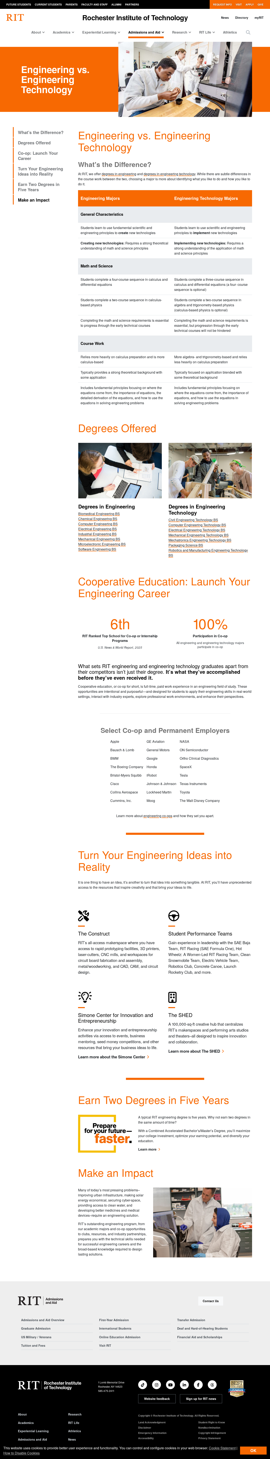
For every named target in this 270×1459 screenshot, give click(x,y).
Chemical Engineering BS (97, 518)
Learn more (147, 1149)
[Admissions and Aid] (40, 1300)
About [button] (36, 32)
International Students (115, 1328)
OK (253, 1450)
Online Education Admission (119, 1337)
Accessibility (146, 1438)
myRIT (259, 17)
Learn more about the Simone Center (111, 1057)
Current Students (48, 4)
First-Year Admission (114, 1320)
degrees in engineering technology (169, 173)
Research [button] (179, 32)
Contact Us (211, 1301)
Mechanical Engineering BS (99, 539)
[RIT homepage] (15, 17)
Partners (132, 4)
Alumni (116, 4)
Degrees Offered (34, 143)
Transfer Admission (191, 1320)
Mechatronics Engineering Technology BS (200, 540)
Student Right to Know (211, 1422)
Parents (72, 4)
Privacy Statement (209, 1438)
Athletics (230, 32)
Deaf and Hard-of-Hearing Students (202, 1328)
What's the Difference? (40, 132)
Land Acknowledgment (152, 1422)
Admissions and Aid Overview (42, 1320)
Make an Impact (34, 200)
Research (75, 1414)
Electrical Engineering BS (97, 528)
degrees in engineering (119, 173)
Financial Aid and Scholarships (199, 1337)
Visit (239, 4)
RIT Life (73, 1423)
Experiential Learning (33, 1431)
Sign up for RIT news (201, 1399)
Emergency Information (152, 1433)
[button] (248, 32)
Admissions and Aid (32, 1439)
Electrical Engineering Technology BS (197, 529)
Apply (250, 4)
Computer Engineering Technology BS (197, 524)
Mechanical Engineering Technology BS (199, 535)
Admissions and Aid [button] (144, 32)
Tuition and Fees (33, 1345)
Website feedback (157, 1399)
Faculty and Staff (94, 4)
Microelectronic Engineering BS (102, 544)
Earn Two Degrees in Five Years (38, 187)
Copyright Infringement (212, 1433)
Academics (26, 1423)
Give (260, 4)
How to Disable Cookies (21, 1453)
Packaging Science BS (186, 545)
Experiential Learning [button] (99, 32)
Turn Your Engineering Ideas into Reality (40, 171)
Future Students (18, 4)
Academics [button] (61, 32)
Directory (241, 17)
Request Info (222, 4)
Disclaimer (144, 1427)
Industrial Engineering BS (97, 534)
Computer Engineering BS (98, 523)
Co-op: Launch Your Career (38, 155)
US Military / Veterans (36, 1337)
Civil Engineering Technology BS (193, 519)
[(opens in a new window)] (142, 1384)
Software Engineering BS (97, 549)
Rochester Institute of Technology (135, 17)
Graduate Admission (36, 1328)
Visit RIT (105, 1345)
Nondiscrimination (209, 1427)
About (22, 1414)
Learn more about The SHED (194, 1051)
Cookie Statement (222, 1447)
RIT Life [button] (205, 32)
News (225, 17)
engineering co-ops (157, 815)
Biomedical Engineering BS (99, 513)
